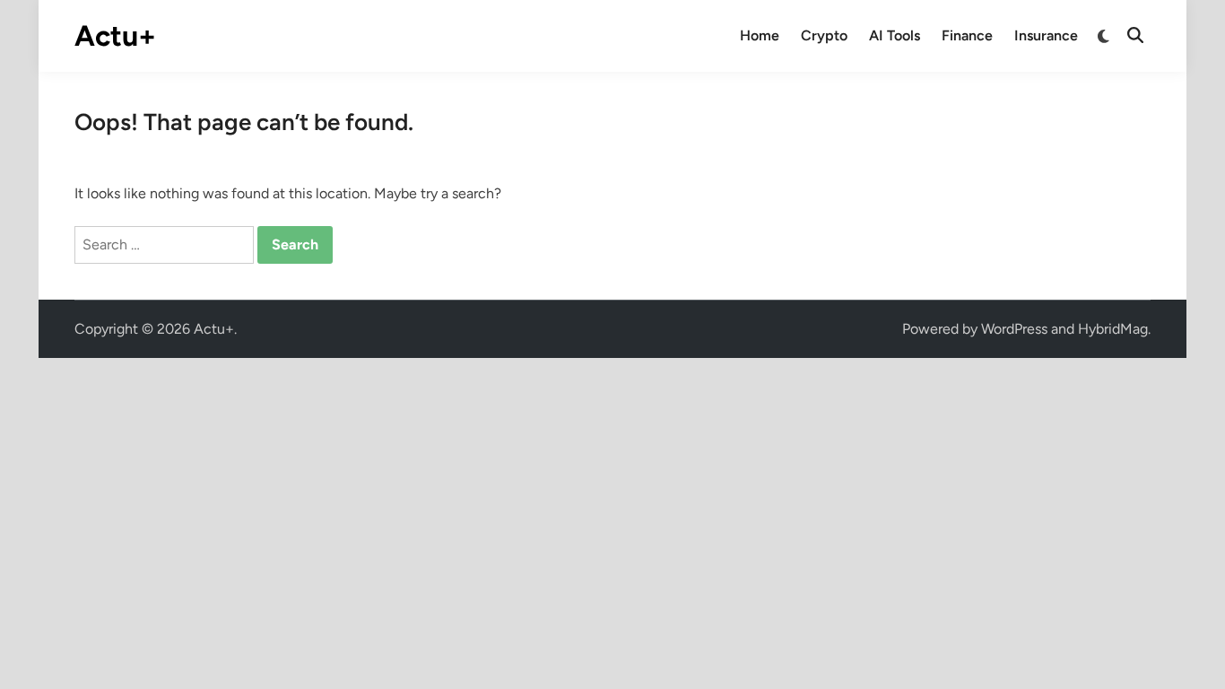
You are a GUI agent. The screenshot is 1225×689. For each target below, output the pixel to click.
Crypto (824, 35)
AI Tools (894, 35)
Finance (967, 35)
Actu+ (115, 36)
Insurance (1046, 35)
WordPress (1014, 328)
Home (759, 35)
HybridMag (1113, 328)
